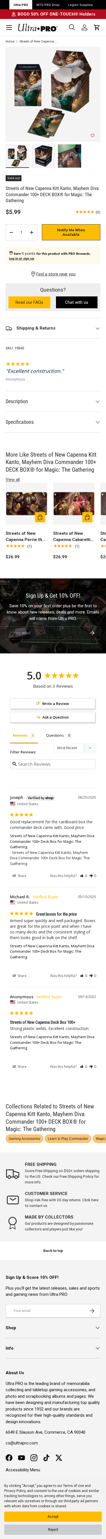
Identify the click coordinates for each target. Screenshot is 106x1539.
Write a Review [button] (55, 703)
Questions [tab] (55, 735)
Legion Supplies (80, 5)
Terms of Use (73, 1486)
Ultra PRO (21, 5)
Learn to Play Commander (68, 1139)
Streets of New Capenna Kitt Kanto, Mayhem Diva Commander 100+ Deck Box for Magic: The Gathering (52, 841)
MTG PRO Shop (48, 5)
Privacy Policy (14, 1491)
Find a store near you (55, 274)
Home (10, 41)
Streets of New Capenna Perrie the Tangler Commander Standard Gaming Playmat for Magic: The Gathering (26, 537)
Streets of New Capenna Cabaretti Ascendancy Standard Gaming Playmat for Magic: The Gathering (71, 537)
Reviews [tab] (20, 735)
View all (13, 479)
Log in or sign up (21, 258)
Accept (53, 1517)
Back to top (53, 1251)
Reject (53, 1530)
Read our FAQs (33, 303)
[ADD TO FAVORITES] (92, 135)
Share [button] (22, 875)
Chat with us (76, 302)
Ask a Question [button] (55, 717)
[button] (97, 27)
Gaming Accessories (24, 1139)
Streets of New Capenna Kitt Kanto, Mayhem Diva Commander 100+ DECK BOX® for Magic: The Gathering (39, 41)
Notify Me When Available (71, 232)
